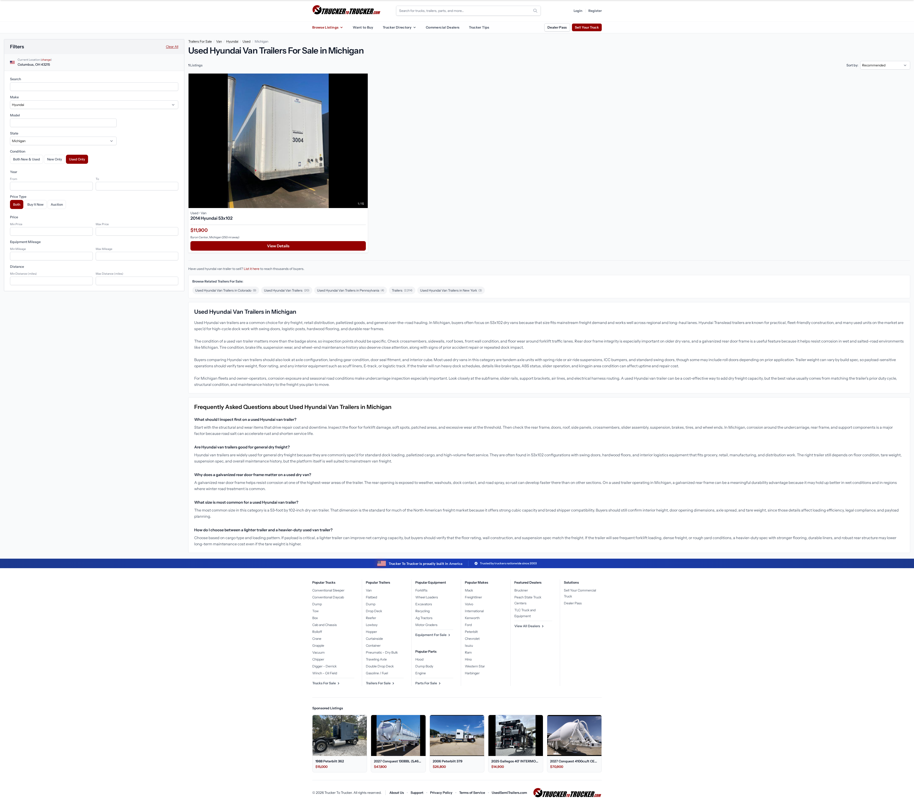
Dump (317, 604)
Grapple (318, 645)
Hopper (371, 632)
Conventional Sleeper (328, 590)
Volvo (469, 604)
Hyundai (232, 41)
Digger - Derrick (324, 666)
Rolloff (317, 632)
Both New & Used (26, 159)
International (474, 611)
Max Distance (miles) (109, 273)
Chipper (318, 659)
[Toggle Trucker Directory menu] (414, 27)
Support (417, 792)
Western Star (475, 666)
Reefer (371, 618)
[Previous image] (193, 141)
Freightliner (473, 597)
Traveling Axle (376, 659)
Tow (315, 611)
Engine (420, 673)
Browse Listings (325, 27)
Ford (468, 625)
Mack (469, 590)
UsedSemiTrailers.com (509, 792)
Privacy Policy (441, 792)
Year (13, 172)
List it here (251, 269)
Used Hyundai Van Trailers (286, 290)
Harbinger (472, 673)
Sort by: (852, 65)
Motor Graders (426, 625)
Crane (316, 638)
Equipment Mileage (25, 242)
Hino (468, 659)
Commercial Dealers (442, 27)
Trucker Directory (397, 27)
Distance (17, 266)
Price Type (18, 196)
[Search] (535, 10)
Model (15, 115)
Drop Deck (374, 611)
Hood (419, 659)
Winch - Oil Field (324, 673)
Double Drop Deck (380, 666)
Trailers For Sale (200, 41)
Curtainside (374, 638)
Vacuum (318, 652)
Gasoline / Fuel (377, 673)
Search (15, 79)
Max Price (102, 224)
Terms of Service (472, 792)
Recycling (422, 611)
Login (578, 11)
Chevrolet (472, 638)
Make (14, 97)
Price (14, 217)
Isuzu (469, 645)
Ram (468, 652)
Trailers (402, 290)
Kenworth (472, 618)
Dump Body (424, 666)
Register (595, 11)
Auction (57, 204)
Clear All (172, 47)
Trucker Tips (479, 27)
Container (373, 645)
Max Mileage (104, 249)
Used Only (77, 159)
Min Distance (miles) (23, 273)
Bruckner (521, 590)
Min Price (16, 224)
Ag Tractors (423, 618)
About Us (396, 792)
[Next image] (363, 141)
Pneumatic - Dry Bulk (382, 652)
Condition (17, 151)
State (14, 133)
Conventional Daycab (328, 597)
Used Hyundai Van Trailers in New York (451, 290)
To (97, 179)
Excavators (423, 604)
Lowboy (372, 625)
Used (246, 41)
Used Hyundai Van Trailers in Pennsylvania (350, 290)
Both (16, 204)
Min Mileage (18, 249)
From (13, 179)
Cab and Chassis (324, 625)
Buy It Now (35, 204)
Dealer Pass (557, 27)
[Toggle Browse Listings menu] (341, 27)
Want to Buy (363, 27)
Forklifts (421, 590)
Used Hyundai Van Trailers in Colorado (225, 290)
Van (219, 41)
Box (315, 618)
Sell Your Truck (587, 27)
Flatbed (371, 597)
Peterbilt (471, 632)
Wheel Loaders (426, 597)
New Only (54, 159)
